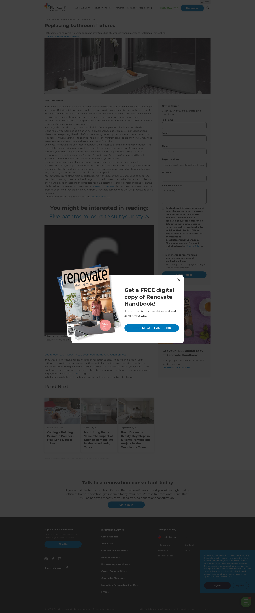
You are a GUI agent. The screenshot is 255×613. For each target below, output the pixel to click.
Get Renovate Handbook (151, 328)
